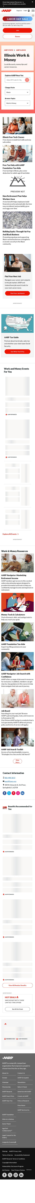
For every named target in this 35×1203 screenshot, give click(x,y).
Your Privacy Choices (18, 1170)
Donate (4, 1078)
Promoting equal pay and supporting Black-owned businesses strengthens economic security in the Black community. (16, 240)
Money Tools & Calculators (13, 614)
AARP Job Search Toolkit (12, 749)
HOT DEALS (10, 997)
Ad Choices (6, 1170)
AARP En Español (23, 1078)
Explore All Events (10, 534)
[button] (33, 11)
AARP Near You (7, 1101)
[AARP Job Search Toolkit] (17, 737)
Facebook (4, 793)
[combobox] (17, 80)
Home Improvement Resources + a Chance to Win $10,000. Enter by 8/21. (14, 3)
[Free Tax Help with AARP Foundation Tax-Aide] (17, 153)
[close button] (33, 15)
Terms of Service (7, 1155)
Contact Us (21, 1073)
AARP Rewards (7, 1091)
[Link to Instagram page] (15, 1175)
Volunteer (5, 1082)
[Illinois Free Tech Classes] (17, 125)
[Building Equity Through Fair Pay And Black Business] (17, 220)
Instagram (18, 793)
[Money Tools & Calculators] (17, 602)
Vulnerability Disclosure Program (13, 1166)
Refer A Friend (22, 1087)
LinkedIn (22, 793)
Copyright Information (9, 1162)
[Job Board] (17, 698)
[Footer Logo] (17, 1057)
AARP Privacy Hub (15, 1151)
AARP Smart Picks (8, 1096)
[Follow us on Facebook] (4, 1175)
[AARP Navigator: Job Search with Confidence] (17, 661)
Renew (17, 36)
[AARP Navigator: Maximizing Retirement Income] (17, 563)
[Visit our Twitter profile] (10, 1175)
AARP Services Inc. (24, 1110)
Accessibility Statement (22, 1155)
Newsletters (21, 1082)
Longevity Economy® (9, 1142)
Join (17, 30)
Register (19, 10)
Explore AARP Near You (14, 75)
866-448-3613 (10, 778)
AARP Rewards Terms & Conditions (13, 1159)
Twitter (9, 793)
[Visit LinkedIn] (21, 1175)
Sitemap (4, 1151)
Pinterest (13, 793)
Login (25, 10)
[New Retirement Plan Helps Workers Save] (17, 184)
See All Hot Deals (17, 1009)
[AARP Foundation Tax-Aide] (17, 632)
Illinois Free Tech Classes (13, 137)
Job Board (5, 711)
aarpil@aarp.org (10, 781)
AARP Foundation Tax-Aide (13, 644)
